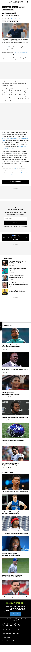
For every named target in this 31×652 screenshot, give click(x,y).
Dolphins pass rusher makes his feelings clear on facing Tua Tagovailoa (11, 345)
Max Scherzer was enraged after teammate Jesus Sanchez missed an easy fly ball (12, 575)
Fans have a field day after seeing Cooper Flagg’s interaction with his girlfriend (11, 512)
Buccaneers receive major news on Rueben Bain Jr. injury (15, 417)
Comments (22, 18)
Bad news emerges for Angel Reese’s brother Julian (15, 491)
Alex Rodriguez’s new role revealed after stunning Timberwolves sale (16, 276)
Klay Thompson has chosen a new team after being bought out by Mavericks (17, 262)
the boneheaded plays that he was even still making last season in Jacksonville (15, 174)
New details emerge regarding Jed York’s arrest (15, 597)
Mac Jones (21, 7)
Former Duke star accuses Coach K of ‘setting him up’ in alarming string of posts (18, 283)
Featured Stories (6, 7)
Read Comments (16, 182)
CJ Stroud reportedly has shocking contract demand (15, 533)
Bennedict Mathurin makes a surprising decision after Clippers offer (11, 393)
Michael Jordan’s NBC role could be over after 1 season (15, 369)
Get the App (15, 614)
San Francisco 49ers (8, 10)
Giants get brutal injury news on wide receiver (13, 440)
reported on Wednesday (21, 52)
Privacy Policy (18, 228)
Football (15, 7)
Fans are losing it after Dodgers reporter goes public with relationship (11, 554)
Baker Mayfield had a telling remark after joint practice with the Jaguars (10, 464)
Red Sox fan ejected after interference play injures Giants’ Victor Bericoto (17, 269)
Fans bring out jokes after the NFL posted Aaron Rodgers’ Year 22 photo (17, 290)
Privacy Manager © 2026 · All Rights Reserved (11, 623)
